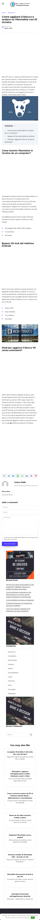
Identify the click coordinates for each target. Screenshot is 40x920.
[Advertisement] (20, 55)
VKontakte (12, 689)
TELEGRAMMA (13, 673)
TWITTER (11, 681)
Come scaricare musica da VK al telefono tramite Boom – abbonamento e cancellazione (20, 796)
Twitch (10, 677)
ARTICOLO (12, 652)
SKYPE (10, 668)
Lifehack (11, 664)
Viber (10, 685)
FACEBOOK (12, 656)
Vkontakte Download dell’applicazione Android (20, 895)
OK (33, 917)
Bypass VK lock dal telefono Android (21, 136)
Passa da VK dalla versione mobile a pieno (20, 816)
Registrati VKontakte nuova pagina (20, 836)
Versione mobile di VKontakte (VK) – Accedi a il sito (20, 856)
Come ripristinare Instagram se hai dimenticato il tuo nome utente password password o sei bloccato (18, 594)
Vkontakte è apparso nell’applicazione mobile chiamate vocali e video (20, 774)
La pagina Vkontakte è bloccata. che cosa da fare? (20, 753)
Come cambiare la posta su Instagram (20, 600)
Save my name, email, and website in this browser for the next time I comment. (21, 538)
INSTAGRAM (12, 660)
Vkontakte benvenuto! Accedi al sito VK (20, 875)
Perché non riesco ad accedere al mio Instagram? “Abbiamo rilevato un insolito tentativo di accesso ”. (20, 587)
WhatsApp (12, 693)
